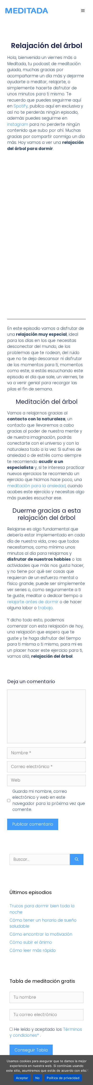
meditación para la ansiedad (36, 486)
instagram (17, 124)
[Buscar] (76, 859)
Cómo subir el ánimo (31, 942)
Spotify (20, 106)
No (37, 1078)
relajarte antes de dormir (32, 602)
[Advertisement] (46, 204)
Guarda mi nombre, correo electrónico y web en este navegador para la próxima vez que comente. (48, 800)
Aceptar (22, 1078)
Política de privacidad (63, 1078)
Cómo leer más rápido (33, 950)
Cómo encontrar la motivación (41, 934)
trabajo (45, 608)
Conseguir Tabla (31, 1050)
